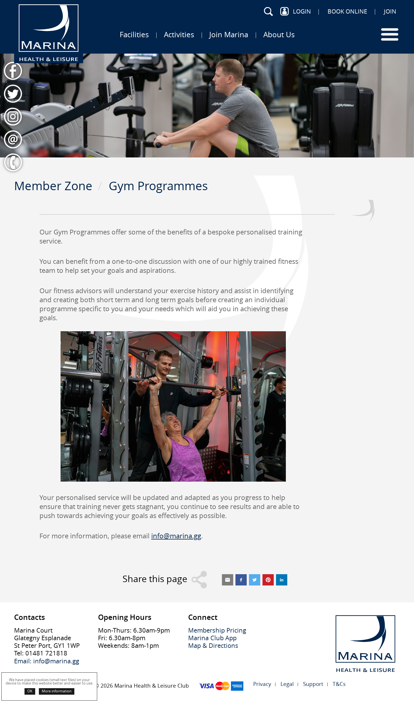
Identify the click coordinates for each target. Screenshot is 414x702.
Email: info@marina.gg (46, 661)
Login (302, 11)
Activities (179, 34)
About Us (279, 34)
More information (57, 691)
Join (390, 11)
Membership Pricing (217, 630)
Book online (347, 11)
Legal (287, 684)
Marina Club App (212, 638)
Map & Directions (213, 646)
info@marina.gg (176, 535)
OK (29, 691)
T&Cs (339, 684)
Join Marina (228, 34)
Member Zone (53, 186)
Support (313, 684)
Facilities (134, 34)
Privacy (262, 684)
